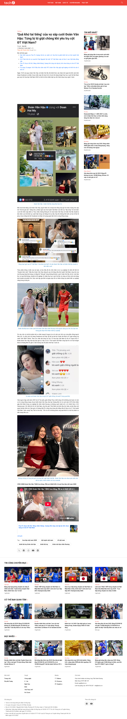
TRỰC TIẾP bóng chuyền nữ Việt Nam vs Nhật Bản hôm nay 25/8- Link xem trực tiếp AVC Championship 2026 (48, 589)
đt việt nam (61, 540)
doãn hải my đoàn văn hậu (27, 544)
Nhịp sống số (87, 171)
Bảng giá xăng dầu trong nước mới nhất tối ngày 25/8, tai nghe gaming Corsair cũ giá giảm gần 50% (96, 56)
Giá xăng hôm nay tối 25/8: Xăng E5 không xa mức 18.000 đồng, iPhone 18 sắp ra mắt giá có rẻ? (96, 175)
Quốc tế (65, 2)
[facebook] (24, 550)
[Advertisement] (48, 92)
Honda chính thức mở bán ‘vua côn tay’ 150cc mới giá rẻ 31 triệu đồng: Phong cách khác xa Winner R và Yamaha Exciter (48, 625)
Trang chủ (7, 678)
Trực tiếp (85, 2)
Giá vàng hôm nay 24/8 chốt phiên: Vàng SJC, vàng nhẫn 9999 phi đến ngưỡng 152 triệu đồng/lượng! (78, 662)
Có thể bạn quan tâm (15, 600)
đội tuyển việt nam (47, 540)
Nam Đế (24, 46)
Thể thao (50, 2)
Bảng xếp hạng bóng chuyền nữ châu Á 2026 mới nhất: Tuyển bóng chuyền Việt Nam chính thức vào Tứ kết (16, 589)
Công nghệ (27, 678)
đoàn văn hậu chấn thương (60, 544)
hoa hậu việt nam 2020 (29, 540)
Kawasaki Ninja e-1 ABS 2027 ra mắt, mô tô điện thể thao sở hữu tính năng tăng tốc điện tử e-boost (96, 116)
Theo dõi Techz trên (23, 50)
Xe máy (86, 82)
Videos (59, 678)
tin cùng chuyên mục (15, 563)
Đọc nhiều (9, 636)
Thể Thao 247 (28, 689)
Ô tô (66, 621)
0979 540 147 (85, 681)
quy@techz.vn (82, 683)
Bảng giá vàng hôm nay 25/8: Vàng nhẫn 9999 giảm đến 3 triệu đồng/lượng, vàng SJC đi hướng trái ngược (97, 145)
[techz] (9, 3)
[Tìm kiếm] (121, 3)
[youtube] (33, 550)
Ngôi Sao (27, 684)
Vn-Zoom (27, 692)
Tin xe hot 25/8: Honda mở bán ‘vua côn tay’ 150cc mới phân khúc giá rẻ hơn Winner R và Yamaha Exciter (96, 86)
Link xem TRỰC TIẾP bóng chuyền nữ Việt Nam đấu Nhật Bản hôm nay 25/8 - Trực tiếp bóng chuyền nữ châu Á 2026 (108, 589)
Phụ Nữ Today (8, 681)
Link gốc (19, 536)
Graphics (59, 684)
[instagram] (28, 550)
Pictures (59, 681)
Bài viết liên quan (22, 53)
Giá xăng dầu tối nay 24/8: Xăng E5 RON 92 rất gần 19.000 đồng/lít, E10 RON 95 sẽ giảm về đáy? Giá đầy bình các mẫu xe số (108, 625)
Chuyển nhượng (75, 2)
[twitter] (19, 550)
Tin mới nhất (90, 32)
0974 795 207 (89, 685)
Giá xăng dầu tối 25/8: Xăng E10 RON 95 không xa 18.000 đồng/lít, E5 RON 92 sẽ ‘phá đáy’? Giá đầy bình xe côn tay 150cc (17, 625)
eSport (85, 52)
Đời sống (86, 141)
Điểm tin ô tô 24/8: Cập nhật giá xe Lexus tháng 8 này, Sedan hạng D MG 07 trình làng (78, 625)
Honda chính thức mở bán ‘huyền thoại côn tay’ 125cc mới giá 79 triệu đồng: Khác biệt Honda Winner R (17, 662)
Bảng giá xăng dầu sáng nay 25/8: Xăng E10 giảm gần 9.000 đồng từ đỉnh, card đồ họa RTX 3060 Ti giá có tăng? (108, 662)
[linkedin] (38, 550)
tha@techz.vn (98, 685)
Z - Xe (26, 681)
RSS (25, 687)
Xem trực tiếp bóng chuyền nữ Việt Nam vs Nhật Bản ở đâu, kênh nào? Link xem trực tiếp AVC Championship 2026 (78, 589)
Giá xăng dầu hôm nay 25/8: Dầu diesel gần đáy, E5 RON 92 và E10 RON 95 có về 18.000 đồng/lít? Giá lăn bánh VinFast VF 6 (48, 662)
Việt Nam (58, 2)
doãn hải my (44, 544)
